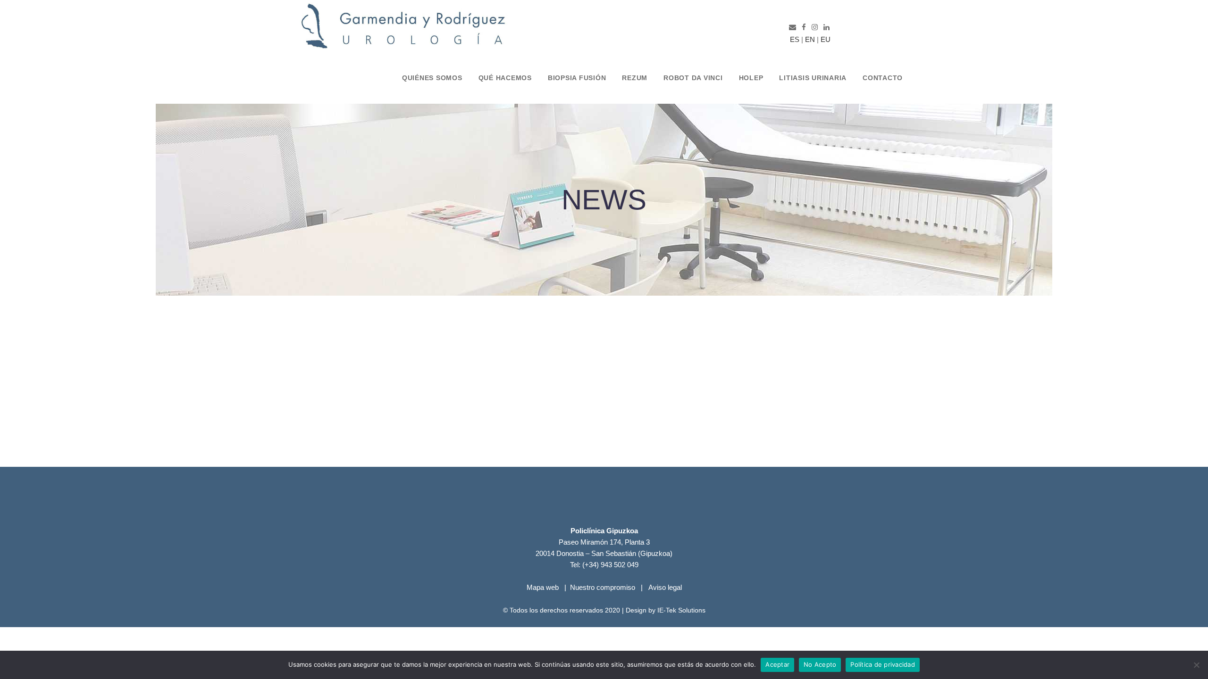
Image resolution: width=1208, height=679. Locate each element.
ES (792, 39)
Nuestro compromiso (602, 587)
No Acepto (820, 664)
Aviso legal (665, 587)
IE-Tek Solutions (681, 610)
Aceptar (777, 664)
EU (825, 39)
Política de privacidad (882, 664)
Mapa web (543, 587)
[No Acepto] (1196, 665)
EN (810, 39)
